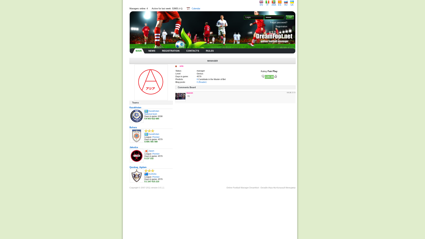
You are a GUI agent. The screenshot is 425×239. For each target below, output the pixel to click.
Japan (151, 151)
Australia (152, 174)
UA (292, 5)
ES (279, 5)
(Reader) (202, 82)
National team (150, 114)
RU (285, 5)
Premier (156, 137)
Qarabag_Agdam (138, 167)
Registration (281, 26)
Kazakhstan (135, 107)
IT (267, 5)
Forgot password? (278, 22)
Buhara (133, 127)
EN (261, 5)
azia (181, 66)
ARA (274, 5)
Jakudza (133, 147)
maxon (189, 93)
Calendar (196, 8)
